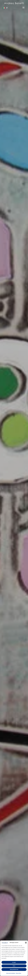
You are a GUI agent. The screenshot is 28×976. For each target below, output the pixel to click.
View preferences (14, 969)
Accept (14, 962)
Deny (14, 966)
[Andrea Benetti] (14, 3)
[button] (26, 942)
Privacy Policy (18, 973)
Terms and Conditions (10, 973)
